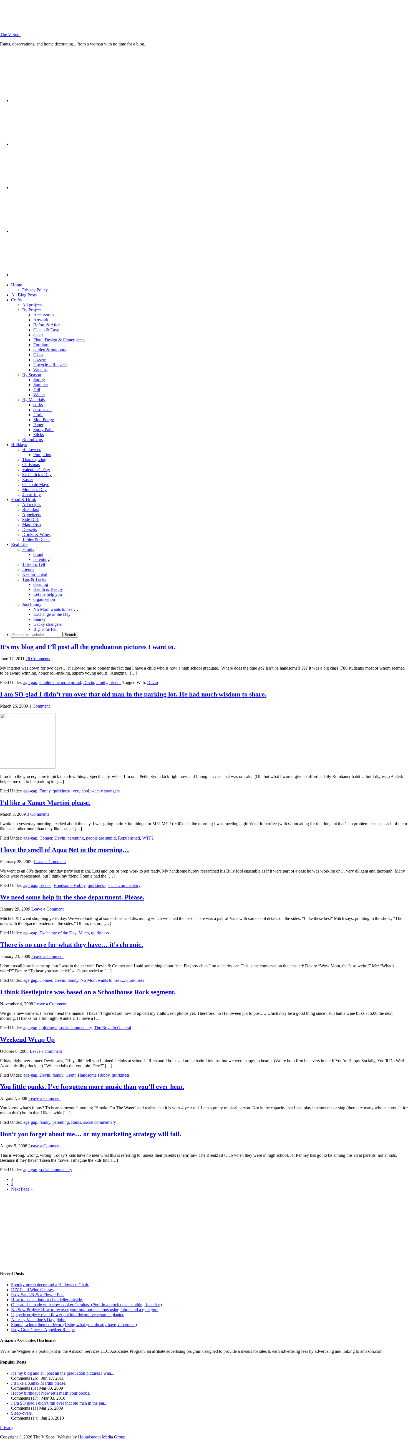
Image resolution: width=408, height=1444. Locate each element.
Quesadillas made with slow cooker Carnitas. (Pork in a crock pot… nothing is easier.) (86, 1304)
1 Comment (39, 706)
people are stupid (101, 838)
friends (115, 682)
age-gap (30, 682)
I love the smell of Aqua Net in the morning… (64, 849)
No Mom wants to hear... (102, 980)
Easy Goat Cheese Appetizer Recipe (43, 1329)
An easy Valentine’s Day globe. (38, 1319)
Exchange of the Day (57, 933)
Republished (129, 838)
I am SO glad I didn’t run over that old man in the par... (59, 1403)
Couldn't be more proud (60, 682)
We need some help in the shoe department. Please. (72, 897)
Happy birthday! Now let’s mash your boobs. (50, 1393)
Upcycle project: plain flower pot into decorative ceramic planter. (67, 1314)
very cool (81, 791)
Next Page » (22, 1189)
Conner (45, 838)
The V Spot (10, 34)
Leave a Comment (50, 861)
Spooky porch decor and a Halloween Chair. (50, 1284)
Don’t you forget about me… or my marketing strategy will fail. (90, 1134)
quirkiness (61, 791)
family (101, 682)
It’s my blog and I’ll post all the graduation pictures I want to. (87, 646)
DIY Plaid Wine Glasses (32, 1289)
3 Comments (38, 814)
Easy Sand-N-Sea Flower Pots (37, 1294)
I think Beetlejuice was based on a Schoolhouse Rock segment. (88, 992)
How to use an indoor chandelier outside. (47, 1299)
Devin (88, 682)
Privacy (6, 1427)
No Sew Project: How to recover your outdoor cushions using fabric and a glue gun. (84, 1309)
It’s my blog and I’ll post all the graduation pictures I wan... (62, 1373)
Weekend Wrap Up (27, 1039)
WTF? (147, 838)
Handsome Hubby (69, 885)
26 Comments (38, 658)
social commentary (124, 885)
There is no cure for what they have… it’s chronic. (71, 944)
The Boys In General (112, 1027)
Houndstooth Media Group (101, 1437)
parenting (75, 838)
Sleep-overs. (22, 1413)
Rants (76, 1122)
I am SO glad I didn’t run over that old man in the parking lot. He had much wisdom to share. (133, 694)
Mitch (84, 933)
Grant (70, 1075)
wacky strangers (105, 791)
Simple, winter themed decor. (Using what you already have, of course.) (74, 1324)
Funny (45, 791)
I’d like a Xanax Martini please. (45, 802)
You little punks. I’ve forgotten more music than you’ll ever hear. (92, 1086)
